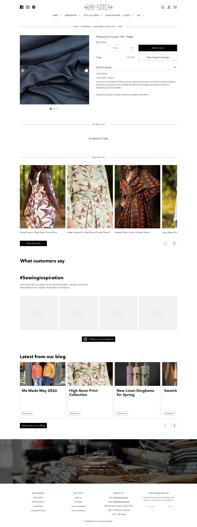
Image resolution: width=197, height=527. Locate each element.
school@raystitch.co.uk (121, 501)
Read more (27, 413)
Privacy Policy (38, 506)
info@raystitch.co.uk (120, 497)
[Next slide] (174, 243)
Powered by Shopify (106, 521)
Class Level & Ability (78, 506)
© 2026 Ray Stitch (91, 521)
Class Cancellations (78, 510)
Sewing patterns (112, 15)
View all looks (33, 243)
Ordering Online (38, 497)
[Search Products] (163, 7)
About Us (78, 497)
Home (76, 26)
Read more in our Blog (33, 425)
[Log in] (169, 7)
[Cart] (175, 7)
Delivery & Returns (38, 502)
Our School (78, 502)
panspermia (86, 26)
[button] (22, 70)
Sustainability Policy (38, 510)
